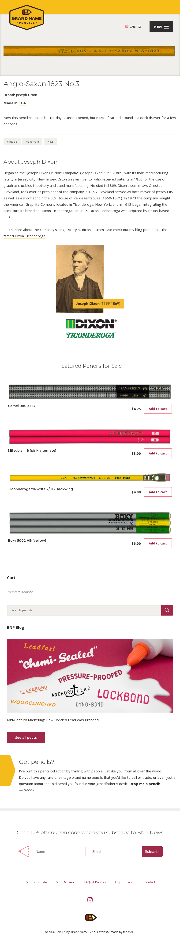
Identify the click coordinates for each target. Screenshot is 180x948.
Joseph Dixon (26, 94)
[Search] (167, 610)
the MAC (128, 932)
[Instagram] (90, 900)
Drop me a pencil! (144, 783)
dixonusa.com (93, 229)
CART (135, 26)
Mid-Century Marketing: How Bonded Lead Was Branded (53, 719)
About (132, 882)
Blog (117, 882)
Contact (149, 882)
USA (22, 103)
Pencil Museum (65, 882)
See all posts (26, 737)
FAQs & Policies (95, 882)
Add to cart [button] (158, 409)
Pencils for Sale (36, 882)
